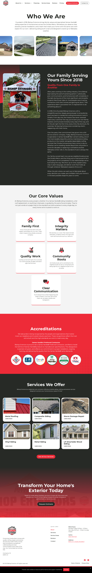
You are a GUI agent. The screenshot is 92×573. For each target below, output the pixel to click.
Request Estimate (72, 3)
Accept (66, 569)
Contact (53, 541)
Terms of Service (75, 563)
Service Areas (46, 3)
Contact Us (84, 3)
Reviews (54, 3)
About (52, 529)
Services (53, 532)
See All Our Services (46, 457)
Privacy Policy (85, 563)
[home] (8, 3)
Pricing (62, 3)
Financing (36, 3)
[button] (19, 3)
